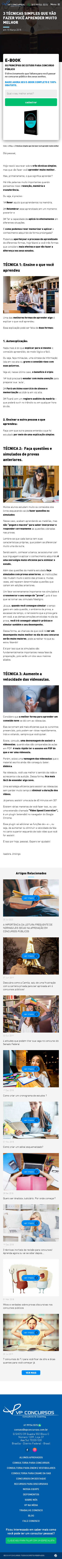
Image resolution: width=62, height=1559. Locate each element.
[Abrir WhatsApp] (53, 1550)
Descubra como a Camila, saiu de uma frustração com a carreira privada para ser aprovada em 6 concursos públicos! (29, 986)
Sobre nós (31, 1499)
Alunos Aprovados (31, 1457)
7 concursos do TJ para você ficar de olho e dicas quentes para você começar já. (29, 1361)
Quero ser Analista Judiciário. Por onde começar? (29, 1198)
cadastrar (31, 102)
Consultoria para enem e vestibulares (31, 1467)
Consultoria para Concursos (31, 1462)
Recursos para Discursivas (31, 1483)
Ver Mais (29, 897)
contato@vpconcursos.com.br (31, 1429)
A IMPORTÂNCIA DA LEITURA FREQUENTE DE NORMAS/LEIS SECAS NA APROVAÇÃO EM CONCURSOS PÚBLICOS (27, 928)
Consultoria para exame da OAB (31, 1473)
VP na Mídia (31, 1505)
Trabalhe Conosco (31, 1510)
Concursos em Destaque (31, 1478)
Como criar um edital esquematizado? (23, 1146)
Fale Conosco (31, 1520)
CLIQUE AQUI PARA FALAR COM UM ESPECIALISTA (31, 1540)
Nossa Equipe (31, 1489)
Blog (11, 146)
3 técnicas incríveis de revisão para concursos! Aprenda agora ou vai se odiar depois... (27, 1251)
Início (5, 146)
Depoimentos (31, 1494)
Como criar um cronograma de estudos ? (25, 1095)
